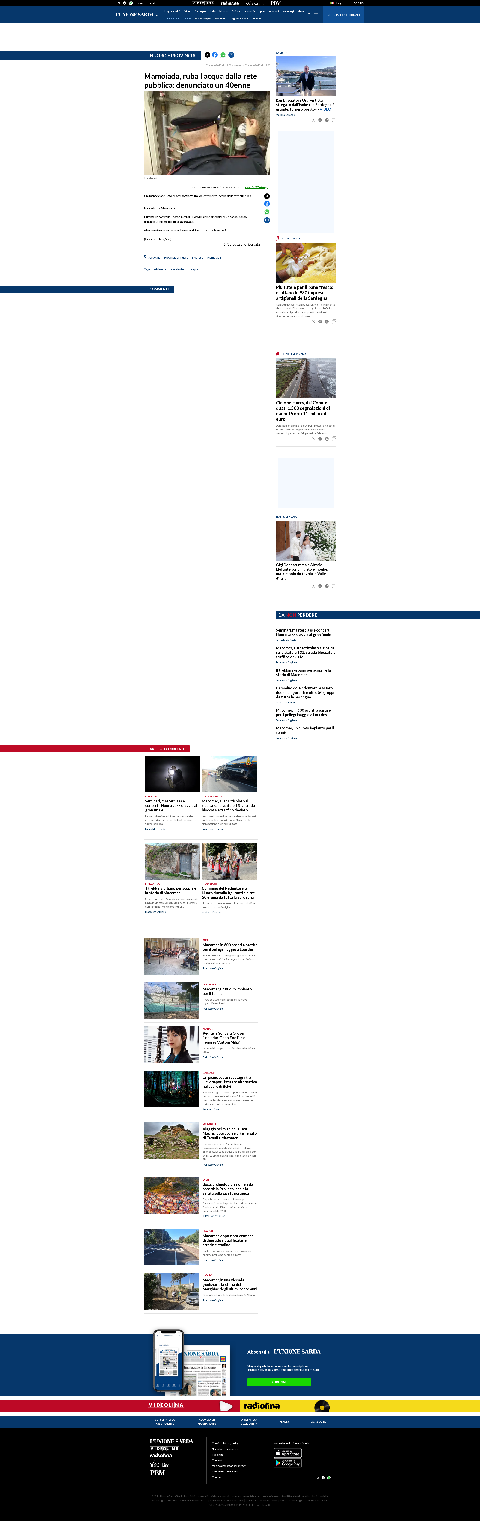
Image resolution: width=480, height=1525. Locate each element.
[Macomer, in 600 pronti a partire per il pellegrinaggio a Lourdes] (171, 956)
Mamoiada (214, 257)
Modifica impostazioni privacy (229, 1465)
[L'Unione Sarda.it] (137, 15)
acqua (194, 269)
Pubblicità (218, 1454)
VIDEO (325, 109)
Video (187, 11)
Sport (262, 11)
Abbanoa (160, 269)
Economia (249, 11)
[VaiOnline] (254, 3)
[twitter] (119, 3)
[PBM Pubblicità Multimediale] (276, 3)
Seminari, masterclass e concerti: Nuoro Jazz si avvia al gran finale (304, 632)
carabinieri (178, 269)
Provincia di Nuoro (176, 257)
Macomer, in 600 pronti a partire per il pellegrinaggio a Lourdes (303, 712)
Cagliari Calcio (239, 18)
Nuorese (197, 257)
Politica (235, 11)
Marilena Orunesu (286, 702)
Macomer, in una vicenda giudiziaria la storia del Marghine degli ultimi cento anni (230, 1284)
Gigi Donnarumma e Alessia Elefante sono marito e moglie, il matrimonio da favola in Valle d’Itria (303, 571)
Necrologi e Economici (225, 1448)
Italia (213, 11)
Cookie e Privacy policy (225, 1443)
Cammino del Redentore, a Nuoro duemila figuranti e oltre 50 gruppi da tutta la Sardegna (305, 692)
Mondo (223, 11)
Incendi (256, 18)
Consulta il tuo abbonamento (165, 1421)
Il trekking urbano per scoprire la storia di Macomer (303, 672)
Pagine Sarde (318, 1421)
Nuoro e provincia (173, 55)
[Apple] (302, 1453)
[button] (207, 55)
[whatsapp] (130, 3)
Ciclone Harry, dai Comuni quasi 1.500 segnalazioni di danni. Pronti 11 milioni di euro (303, 411)
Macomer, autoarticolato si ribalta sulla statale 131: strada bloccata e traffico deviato (305, 652)
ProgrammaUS (172, 11)
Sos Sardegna (202, 18)
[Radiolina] (230, 3)
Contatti (217, 1460)
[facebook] (125, 3)
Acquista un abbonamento (207, 1421)
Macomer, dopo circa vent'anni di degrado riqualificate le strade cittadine (229, 1240)
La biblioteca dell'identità (248, 1421)
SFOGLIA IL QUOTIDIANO (344, 14)
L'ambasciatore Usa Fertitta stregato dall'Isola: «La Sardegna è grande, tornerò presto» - (305, 104)
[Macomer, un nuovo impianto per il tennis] (171, 1000)
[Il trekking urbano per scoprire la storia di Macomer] (172, 861)
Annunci (274, 11)
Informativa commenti (225, 1471)
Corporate (218, 1477)
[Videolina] (203, 3)
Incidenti (220, 18)
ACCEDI (358, 3)
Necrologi (288, 11)
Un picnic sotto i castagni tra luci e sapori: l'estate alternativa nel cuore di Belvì (230, 1082)
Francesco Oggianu (286, 662)
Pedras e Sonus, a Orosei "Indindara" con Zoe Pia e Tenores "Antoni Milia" (224, 1037)
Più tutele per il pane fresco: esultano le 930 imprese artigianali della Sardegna (304, 292)
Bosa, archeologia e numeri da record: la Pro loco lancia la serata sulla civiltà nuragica (228, 1188)
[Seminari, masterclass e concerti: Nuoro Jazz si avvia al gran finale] (172, 774)
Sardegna (200, 11)
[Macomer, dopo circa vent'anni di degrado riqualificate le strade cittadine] (171, 1247)
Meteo (301, 11)
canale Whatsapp (256, 187)
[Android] (302, 1463)
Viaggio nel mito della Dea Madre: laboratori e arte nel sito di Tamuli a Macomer (230, 1133)
